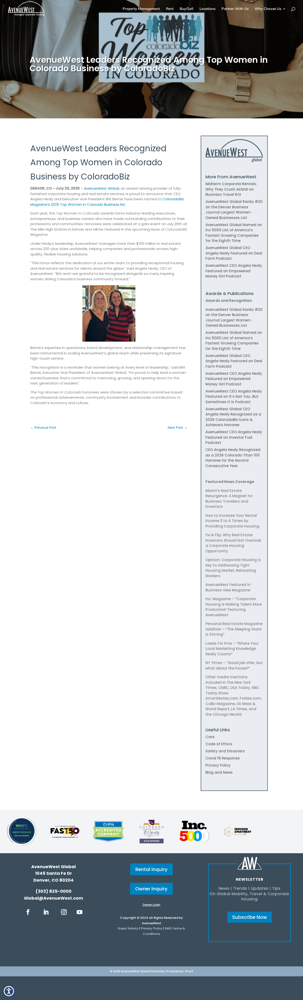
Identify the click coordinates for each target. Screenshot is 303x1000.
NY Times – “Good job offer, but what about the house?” (234, 665)
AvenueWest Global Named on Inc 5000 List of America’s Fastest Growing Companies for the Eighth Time (233, 232)
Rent (170, 9)
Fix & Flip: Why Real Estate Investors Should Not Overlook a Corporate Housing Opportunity (233, 543)
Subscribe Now (249, 917)
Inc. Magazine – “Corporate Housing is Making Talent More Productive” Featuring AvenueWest (233, 606)
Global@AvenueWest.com (53, 898)
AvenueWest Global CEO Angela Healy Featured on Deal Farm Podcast (233, 253)
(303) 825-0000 (53, 891)
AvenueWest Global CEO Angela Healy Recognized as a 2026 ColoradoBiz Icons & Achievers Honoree (233, 417)
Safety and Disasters (225, 751)
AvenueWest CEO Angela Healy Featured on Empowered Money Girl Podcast (233, 271)
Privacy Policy (218, 765)
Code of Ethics (218, 743)
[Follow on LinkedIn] (46, 912)
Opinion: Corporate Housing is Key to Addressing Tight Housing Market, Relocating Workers (233, 567)
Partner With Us (235, 9)
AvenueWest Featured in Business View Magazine (227, 587)
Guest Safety (128, 928)
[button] (8, 991)
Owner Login (151, 905)
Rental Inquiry (151, 869)
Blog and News (219, 772)
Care (209, 736)
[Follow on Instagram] (64, 912)
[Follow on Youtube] (79, 912)
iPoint (189, 971)
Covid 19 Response (222, 758)
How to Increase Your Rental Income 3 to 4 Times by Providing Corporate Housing (232, 521)
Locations (207, 9)
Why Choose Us (268, 9)
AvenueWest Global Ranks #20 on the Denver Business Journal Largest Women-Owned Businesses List (234, 209)
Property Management (141, 9)
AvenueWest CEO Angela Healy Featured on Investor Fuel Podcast (233, 437)
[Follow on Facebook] (28, 912)
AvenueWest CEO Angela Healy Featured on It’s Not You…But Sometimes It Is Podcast (233, 396)
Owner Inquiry (151, 888)
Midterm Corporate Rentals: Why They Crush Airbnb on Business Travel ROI (231, 189)
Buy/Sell (186, 9)
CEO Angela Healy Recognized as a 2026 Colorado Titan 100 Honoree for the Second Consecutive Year (232, 457)
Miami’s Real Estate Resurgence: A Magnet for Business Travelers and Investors (229, 498)
